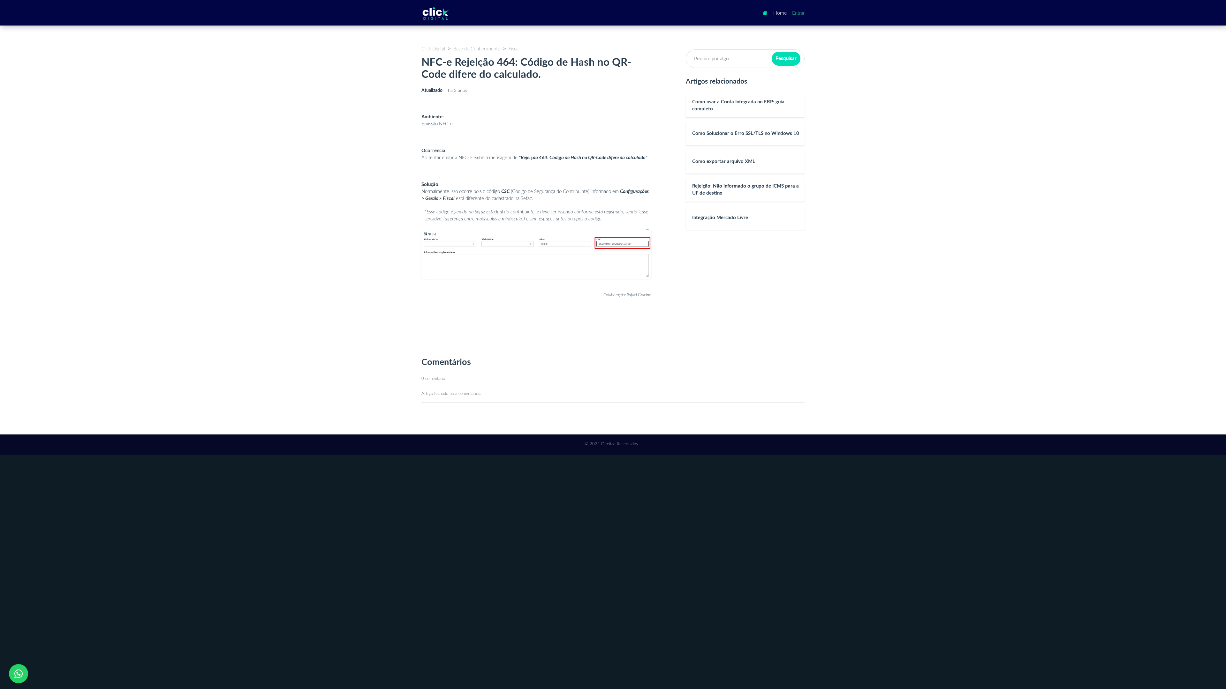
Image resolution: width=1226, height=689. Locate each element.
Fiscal (514, 49)
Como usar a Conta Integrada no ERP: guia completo (738, 105)
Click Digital (433, 49)
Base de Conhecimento (476, 49)
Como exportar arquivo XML (723, 161)
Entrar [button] (798, 13)
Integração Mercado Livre (720, 217)
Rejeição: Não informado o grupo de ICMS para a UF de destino (745, 190)
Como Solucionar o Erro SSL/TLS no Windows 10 (745, 133)
